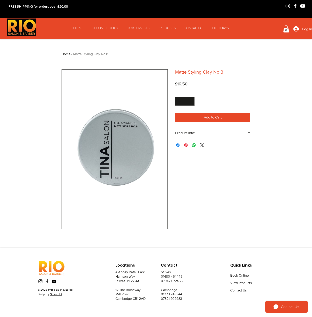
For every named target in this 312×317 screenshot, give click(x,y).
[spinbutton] (185, 101)
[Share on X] (202, 145)
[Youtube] (54, 281)
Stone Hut (56, 294)
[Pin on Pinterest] (185, 145)
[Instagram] (288, 6)
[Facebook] (295, 6)
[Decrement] (179, 101)
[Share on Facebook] (177, 145)
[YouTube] (303, 6)
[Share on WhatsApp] (194, 145)
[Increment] (191, 101)
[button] (137, 28)
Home (66, 54)
